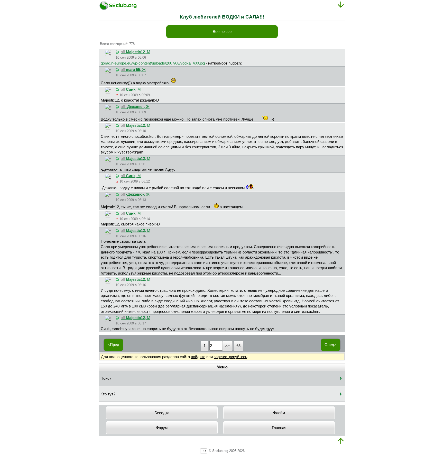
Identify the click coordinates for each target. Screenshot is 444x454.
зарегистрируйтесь (230, 357)
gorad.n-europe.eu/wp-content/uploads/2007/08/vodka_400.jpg (153, 63)
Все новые (222, 32)
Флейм (279, 413)
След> (330, 345)
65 (238, 346)
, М (135, 52)
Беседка (161, 413)
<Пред (113, 345)
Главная (279, 428)
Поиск (105, 378)
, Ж (133, 70)
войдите (198, 357)
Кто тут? (107, 394)
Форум (162, 428)
